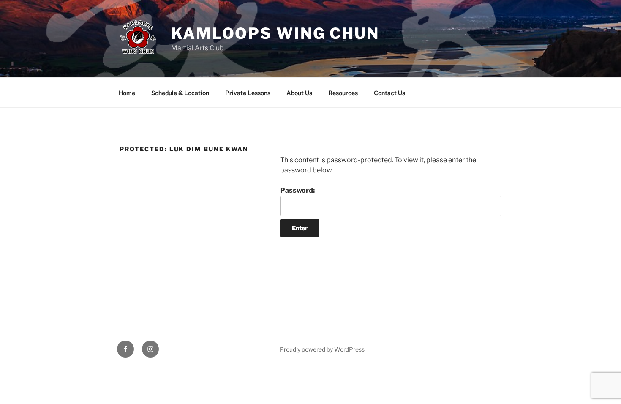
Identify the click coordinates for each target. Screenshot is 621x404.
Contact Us (389, 92)
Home (127, 92)
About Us (299, 92)
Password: (297, 190)
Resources (343, 92)
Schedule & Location (180, 92)
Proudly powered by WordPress (322, 349)
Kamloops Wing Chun (275, 33)
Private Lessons (247, 92)
